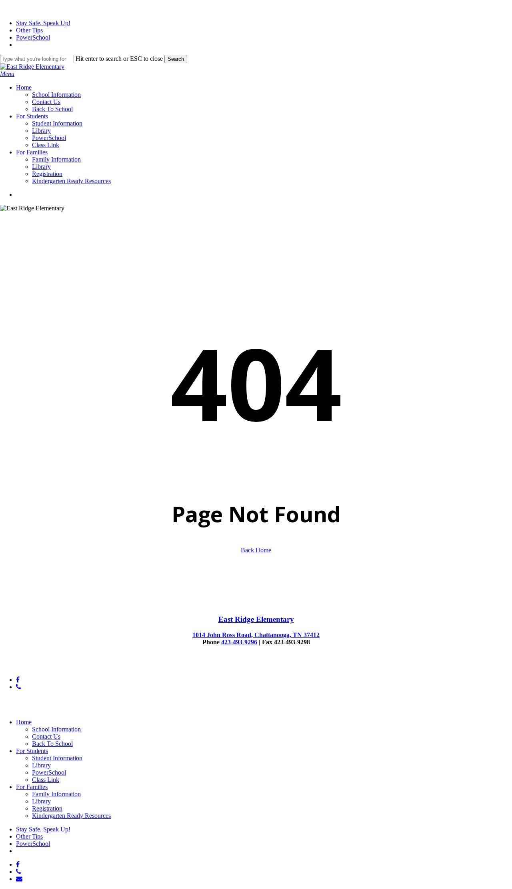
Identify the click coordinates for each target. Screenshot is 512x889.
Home (24, 722)
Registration (47, 808)
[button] (7, 73)
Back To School (52, 743)
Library (41, 765)
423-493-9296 (239, 642)
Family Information (56, 794)
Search (176, 59)
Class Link (45, 779)
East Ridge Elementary (256, 619)
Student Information (57, 758)
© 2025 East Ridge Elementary (39, 666)
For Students (32, 750)
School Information (56, 729)
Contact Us (46, 736)
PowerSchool (49, 772)
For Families (32, 786)
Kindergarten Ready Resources (71, 815)
